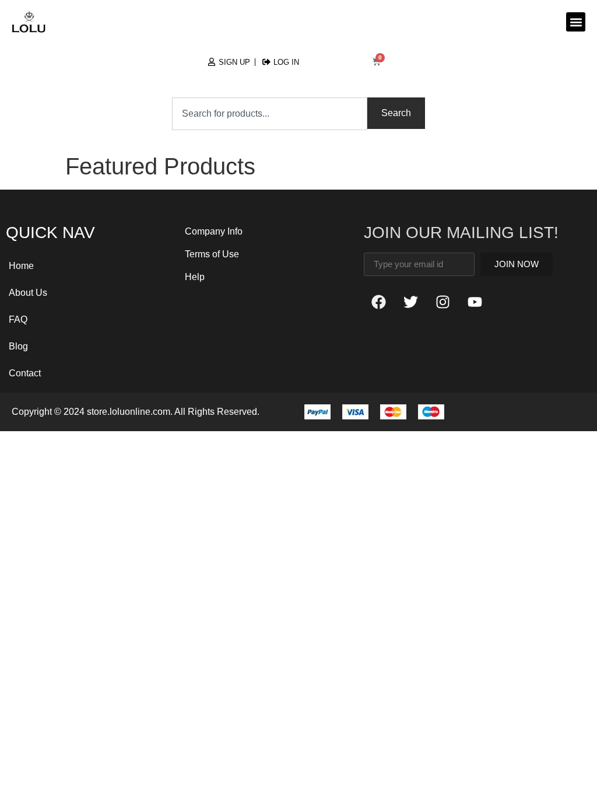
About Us (28, 293)
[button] (575, 22)
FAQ (18, 319)
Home (21, 266)
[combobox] (269, 113)
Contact (25, 373)
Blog (18, 346)
